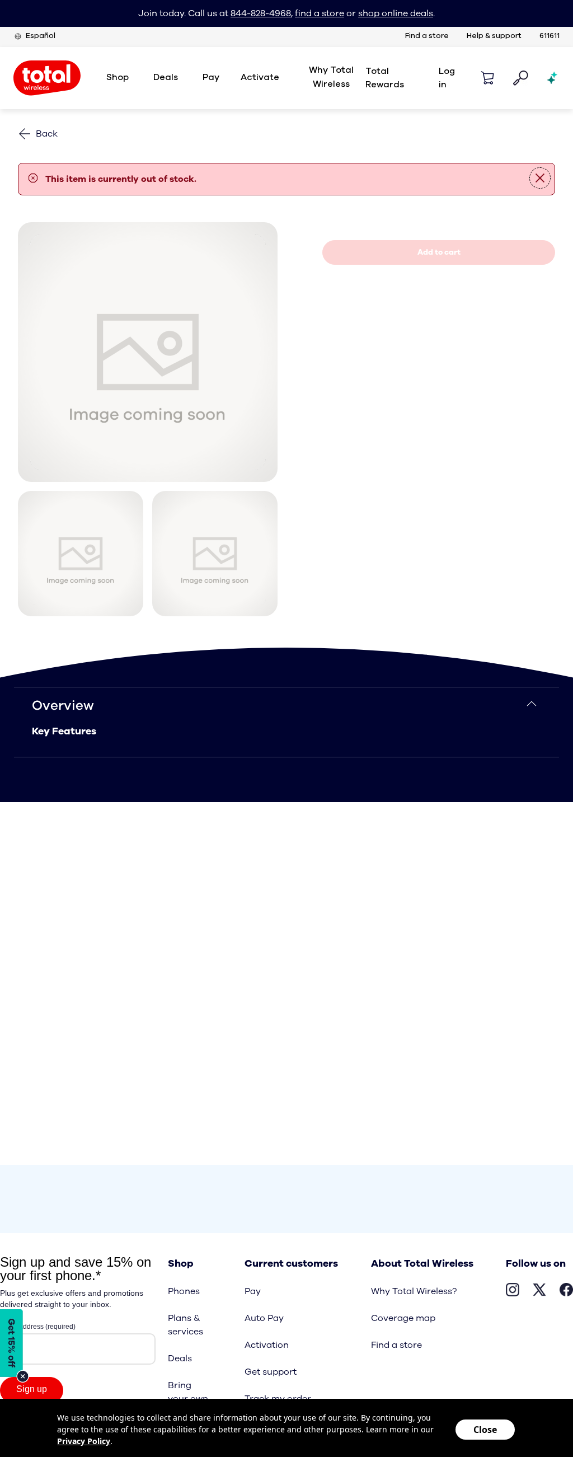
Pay (253, 1291)
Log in (447, 78)
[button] (487, 78)
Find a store (427, 36)
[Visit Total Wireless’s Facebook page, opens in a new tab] (566, 1291)
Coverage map (403, 1318)
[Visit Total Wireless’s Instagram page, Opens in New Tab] (512, 1291)
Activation (267, 1345)
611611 (549, 36)
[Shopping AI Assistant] (553, 78)
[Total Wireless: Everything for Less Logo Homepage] (47, 78)
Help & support (494, 36)
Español (40, 36)
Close (485, 1429)
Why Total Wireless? (414, 1291)
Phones (184, 1291)
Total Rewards (384, 78)
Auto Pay (264, 1318)
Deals (180, 1358)
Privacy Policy (83, 1441)
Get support (271, 1372)
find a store (319, 13)
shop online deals (395, 13)
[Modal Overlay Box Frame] (14, 1346)
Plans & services (185, 1325)
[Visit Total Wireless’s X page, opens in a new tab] (539, 1291)
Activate (260, 77)
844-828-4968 (261, 13)
